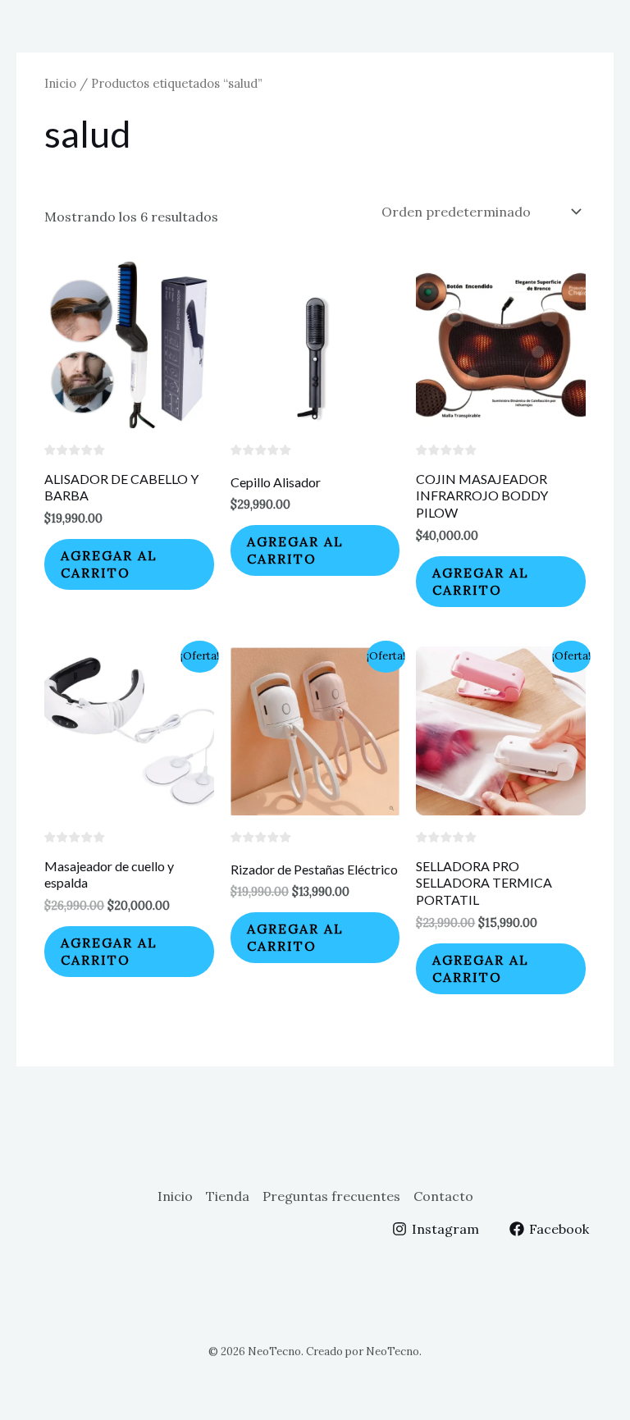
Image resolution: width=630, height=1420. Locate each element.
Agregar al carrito (109, 564)
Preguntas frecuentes (331, 1196)
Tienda (227, 1196)
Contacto (443, 1196)
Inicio (60, 83)
